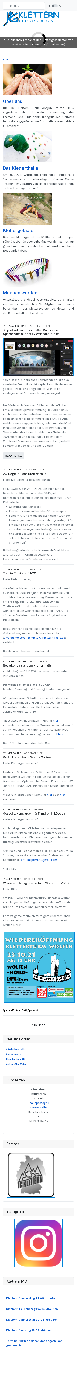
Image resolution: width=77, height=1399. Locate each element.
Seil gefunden (13, 1054)
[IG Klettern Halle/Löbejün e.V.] (31, 18)
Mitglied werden (20, 292)
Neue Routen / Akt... (16, 1059)
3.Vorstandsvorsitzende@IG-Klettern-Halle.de (34, 637)
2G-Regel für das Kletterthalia (24, 474)
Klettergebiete (18, 230)
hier (55, 720)
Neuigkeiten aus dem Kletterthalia (27, 665)
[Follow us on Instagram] (38, 1243)
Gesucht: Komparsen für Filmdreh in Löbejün (34, 813)
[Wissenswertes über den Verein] (27, 79)
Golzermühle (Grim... (16, 1064)
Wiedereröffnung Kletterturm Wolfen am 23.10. (36, 883)
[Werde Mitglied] (27, 271)
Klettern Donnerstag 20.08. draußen (32, 1319)
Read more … (13, 455)
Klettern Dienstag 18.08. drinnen (29, 1330)
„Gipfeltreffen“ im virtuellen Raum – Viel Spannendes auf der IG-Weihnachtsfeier (31, 332)
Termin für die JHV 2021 (19, 573)
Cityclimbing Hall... (15, 1049)
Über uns (12, 101)
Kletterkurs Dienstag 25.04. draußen (32, 1309)
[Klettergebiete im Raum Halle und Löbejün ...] (27, 209)
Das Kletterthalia (20, 168)
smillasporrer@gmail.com (39, 860)
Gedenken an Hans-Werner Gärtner (27, 757)
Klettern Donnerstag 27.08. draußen (31, 1298)
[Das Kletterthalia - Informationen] (27, 146)
